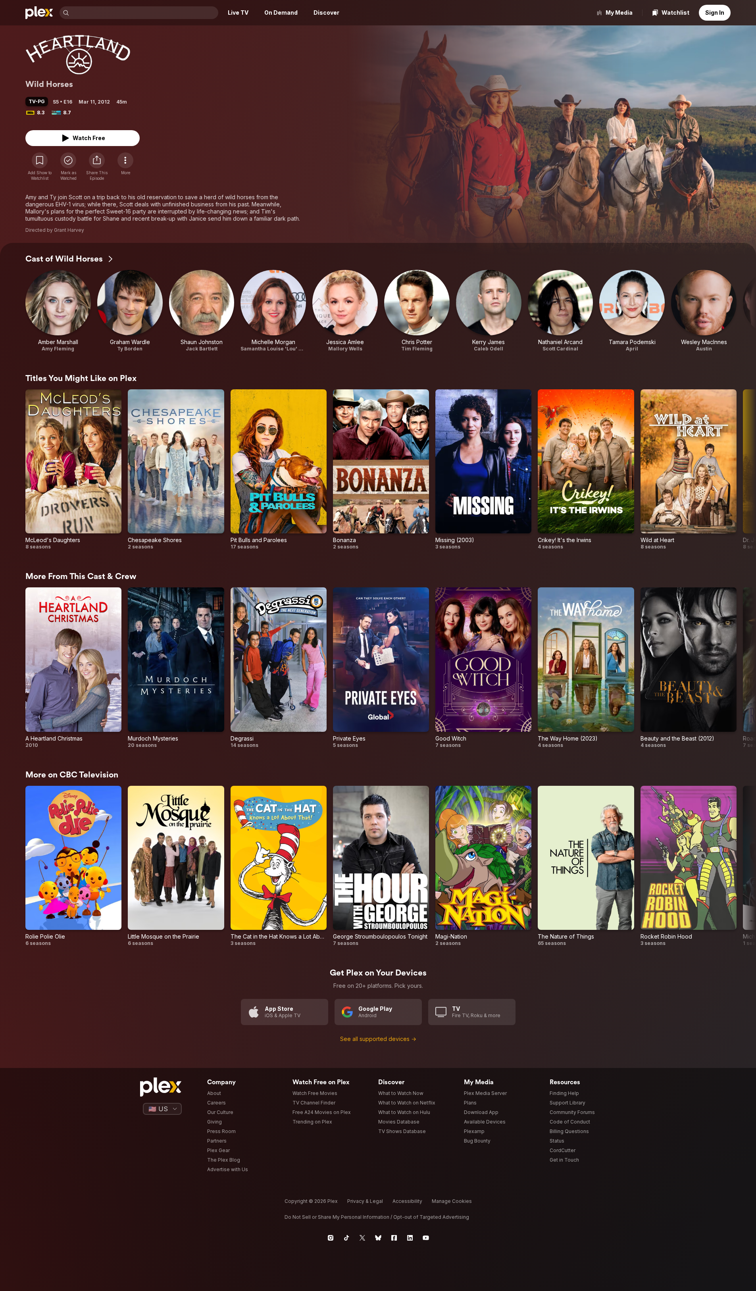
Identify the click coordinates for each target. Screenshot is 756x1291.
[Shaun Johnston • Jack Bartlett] (202, 311)
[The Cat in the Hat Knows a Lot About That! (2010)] (279, 866)
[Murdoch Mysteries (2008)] (176, 667)
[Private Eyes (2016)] (381, 667)
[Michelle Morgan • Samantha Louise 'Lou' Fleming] (273, 311)
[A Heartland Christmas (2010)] (73, 667)
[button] (97, 166)
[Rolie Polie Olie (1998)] (73, 866)
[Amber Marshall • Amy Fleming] (58, 311)
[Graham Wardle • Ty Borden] (130, 311)
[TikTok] (346, 1238)
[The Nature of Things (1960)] (586, 866)
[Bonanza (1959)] (381, 469)
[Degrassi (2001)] (279, 667)
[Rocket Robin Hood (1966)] (689, 866)
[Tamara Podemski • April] (632, 311)
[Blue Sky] (378, 1238)
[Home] (39, 13)
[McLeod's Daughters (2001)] (73, 469)
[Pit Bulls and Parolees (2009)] (279, 469)
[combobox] (144, 12)
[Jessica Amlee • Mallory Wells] (345, 311)
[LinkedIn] (410, 1238)
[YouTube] (426, 1238)
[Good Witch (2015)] (483, 667)
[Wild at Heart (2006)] (689, 469)
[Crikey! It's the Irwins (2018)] (586, 469)
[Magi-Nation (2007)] (483, 866)
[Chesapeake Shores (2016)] (176, 469)
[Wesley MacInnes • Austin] (704, 311)
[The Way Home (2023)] (586, 667)
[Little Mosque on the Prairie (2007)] (176, 866)
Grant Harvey (69, 230)
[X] (362, 1238)
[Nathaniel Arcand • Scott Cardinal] (560, 311)
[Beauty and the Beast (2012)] (689, 667)
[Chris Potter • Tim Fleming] (417, 311)
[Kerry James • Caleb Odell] (488, 311)
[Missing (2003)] (483, 469)
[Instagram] (331, 1238)
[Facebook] (394, 1238)
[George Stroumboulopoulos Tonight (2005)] (381, 866)
